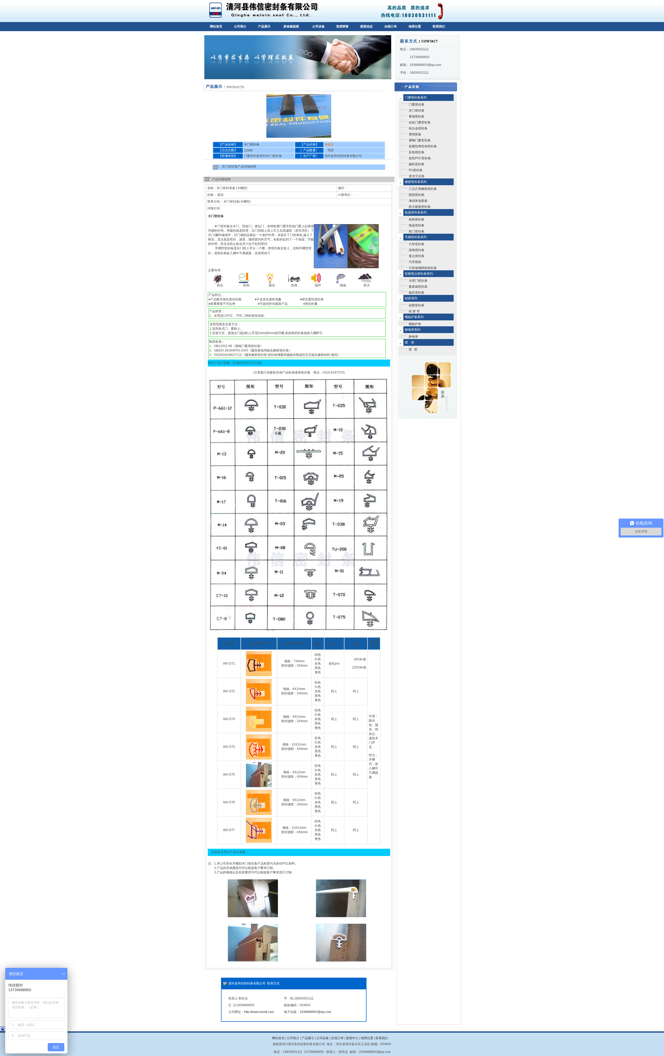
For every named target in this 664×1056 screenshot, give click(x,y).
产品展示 (264, 26)
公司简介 (240, 26)
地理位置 (415, 26)
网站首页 (216, 26)
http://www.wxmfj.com (259, 1012)
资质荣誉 (342, 26)
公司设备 (318, 26)
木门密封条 (251, 144)
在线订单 (390, 26)
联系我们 (439, 26)
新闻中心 (352, 1038)
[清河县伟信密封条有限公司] (263, 21)
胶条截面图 (291, 26)
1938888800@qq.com (315, 1012)
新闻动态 (366, 26)
